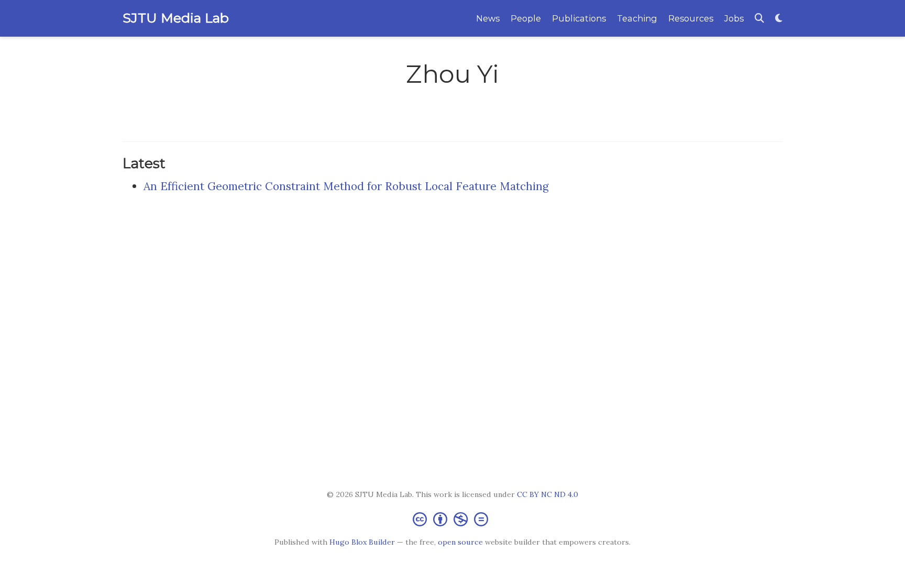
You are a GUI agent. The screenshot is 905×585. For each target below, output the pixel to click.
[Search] (759, 19)
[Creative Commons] (452, 518)
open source (460, 542)
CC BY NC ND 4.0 (547, 494)
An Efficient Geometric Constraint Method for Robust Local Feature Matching (346, 186)
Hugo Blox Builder (362, 542)
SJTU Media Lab (176, 18)
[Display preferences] (778, 19)
